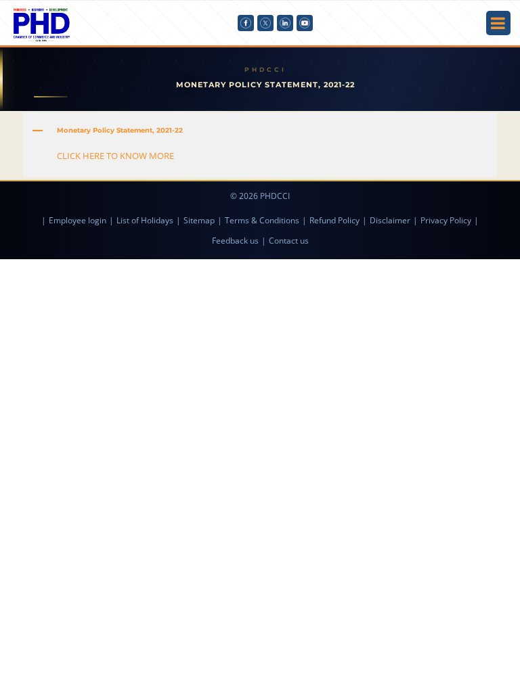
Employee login (77, 220)
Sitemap (199, 220)
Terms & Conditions (262, 220)
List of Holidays (144, 220)
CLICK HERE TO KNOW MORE (115, 156)
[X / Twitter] (265, 23)
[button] (260, 130)
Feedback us (235, 240)
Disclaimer (390, 220)
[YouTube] (305, 23)
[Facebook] (246, 23)
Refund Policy (334, 220)
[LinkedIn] (285, 23)
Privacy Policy (445, 220)
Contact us (289, 240)
